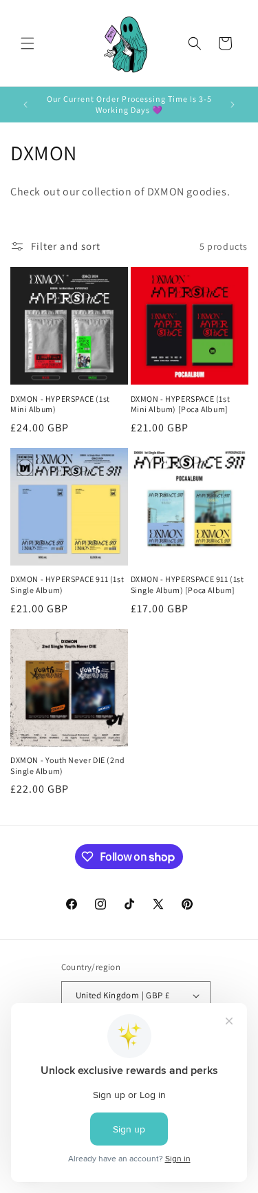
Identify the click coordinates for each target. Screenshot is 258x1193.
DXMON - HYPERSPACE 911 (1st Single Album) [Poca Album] (187, 584)
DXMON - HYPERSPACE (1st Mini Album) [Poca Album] (180, 404)
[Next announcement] (232, 104)
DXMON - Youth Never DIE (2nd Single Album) (67, 765)
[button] (27, 43)
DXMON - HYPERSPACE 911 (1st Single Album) (67, 584)
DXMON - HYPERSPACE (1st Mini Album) (60, 404)
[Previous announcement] (25, 104)
